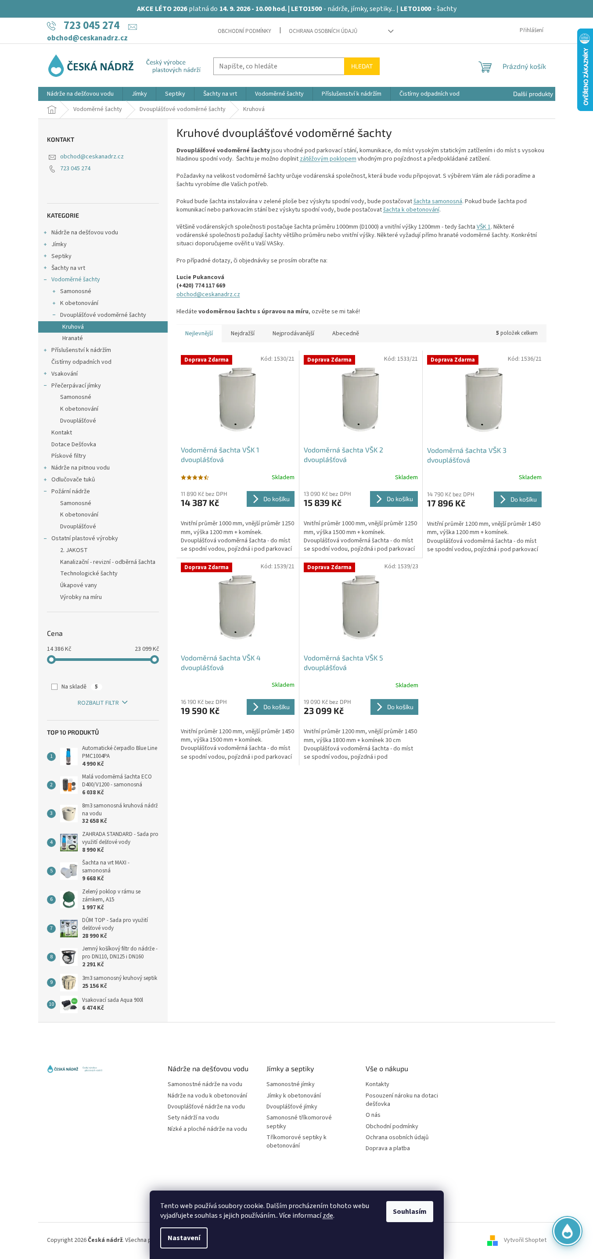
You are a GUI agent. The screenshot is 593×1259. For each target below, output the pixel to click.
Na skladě (79, 686)
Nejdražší (243, 333)
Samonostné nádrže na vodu (205, 1084)
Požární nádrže (70, 491)
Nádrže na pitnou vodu (80, 467)
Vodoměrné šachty (75, 279)
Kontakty (377, 1084)
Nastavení (184, 1238)
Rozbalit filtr (98, 703)
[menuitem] (80, 94)
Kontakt (61, 432)
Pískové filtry (68, 456)
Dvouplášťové (78, 420)
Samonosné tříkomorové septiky (299, 1122)
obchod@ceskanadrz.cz (92, 156)
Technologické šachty (89, 573)
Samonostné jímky (290, 1084)
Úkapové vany (78, 585)
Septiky (61, 256)
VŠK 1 (484, 226)
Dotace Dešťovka (73, 444)
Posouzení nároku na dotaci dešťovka (402, 1100)
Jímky (59, 244)
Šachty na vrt (68, 268)
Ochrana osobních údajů (323, 31)
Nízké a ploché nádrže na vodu (207, 1129)
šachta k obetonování (411, 209)
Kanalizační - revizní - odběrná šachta (107, 562)
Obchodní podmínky (244, 31)
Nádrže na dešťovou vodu (84, 232)
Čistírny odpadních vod (81, 362)
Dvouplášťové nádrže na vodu (206, 1107)
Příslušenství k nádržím (81, 350)
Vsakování (64, 373)
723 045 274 (75, 168)
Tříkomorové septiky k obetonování (296, 1141)
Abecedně (345, 333)
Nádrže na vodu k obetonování (207, 1096)
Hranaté (72, 338)
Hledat (362, 66)
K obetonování (79, 303)
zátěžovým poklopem (328, 158)
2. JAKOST (74, 550)
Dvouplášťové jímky (291, 1107)
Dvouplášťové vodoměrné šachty (103, 315)
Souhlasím (410, 1211)
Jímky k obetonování (293, 1096)
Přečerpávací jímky (76, 385)
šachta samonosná (437, 201)
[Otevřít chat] (567, 1232)
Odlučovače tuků (73, 479)
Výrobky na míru (81, 597)
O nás (373, 1115)
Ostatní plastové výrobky (84, 538)
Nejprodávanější (293, 333)
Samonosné (75, 291)
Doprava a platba (388, 1148)
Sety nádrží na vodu (193, 1118)
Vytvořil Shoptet (525, 1240)
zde (328, 1215)
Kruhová (73, 327)
